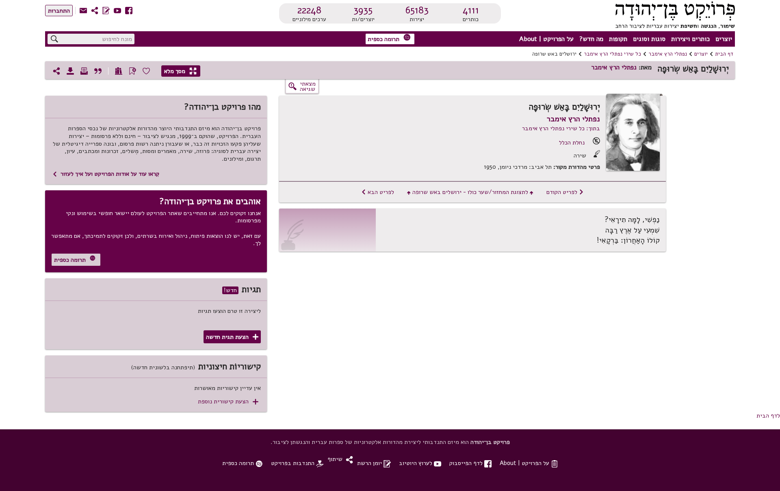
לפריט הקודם (565, 192)
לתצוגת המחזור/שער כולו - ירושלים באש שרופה (470, 192)
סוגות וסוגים (649, 38)
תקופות (618, 38)
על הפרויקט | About (546, 38)
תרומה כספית (389, 38)
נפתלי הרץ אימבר (667, 54)
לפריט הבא (377, 192)
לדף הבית (768, 415)
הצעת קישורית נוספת (228, 401)
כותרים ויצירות (690, 38)
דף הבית (724, 54)
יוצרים (723, 38)
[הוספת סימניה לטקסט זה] (132, 71)
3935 (363, 10)
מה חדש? (591, 38)
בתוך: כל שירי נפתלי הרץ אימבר (561, 128)
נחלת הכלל (572, 142)
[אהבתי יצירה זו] (146, 71)
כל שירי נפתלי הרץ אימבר (612, 54)
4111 (471, 10)
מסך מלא (180, 71)
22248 (309, 10)
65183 (417, 10)
